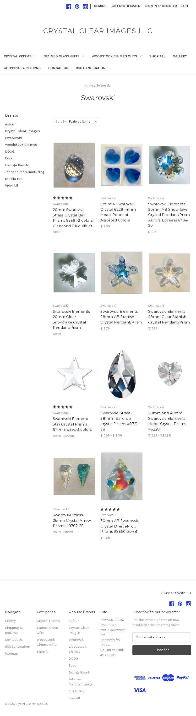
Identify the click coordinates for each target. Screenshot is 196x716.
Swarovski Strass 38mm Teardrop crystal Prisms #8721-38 (119, 421)
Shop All (157, 56)
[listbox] (84, 121)
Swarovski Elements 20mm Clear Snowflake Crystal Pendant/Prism (71, 319)
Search (100, 6)
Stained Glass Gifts (62, 56)
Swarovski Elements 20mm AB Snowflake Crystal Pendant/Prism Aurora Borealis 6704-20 (169, 215)
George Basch (16, 165)
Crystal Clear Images (22, 131)
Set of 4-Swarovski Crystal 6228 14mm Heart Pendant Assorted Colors (118, 212)
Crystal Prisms (18, 56)
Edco (9, 158)
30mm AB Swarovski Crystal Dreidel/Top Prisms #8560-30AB (119, 526)
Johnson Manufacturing (25, 172)
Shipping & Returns (22, 68)
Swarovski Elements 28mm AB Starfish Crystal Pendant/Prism (121, 316)
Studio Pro (13, 179)
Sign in (151, 6)
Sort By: (61, 121)
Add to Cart (170, 174)
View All (11, 185)
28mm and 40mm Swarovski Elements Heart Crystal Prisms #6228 (167, 421)
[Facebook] (68, 6)
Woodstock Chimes (21, 144)
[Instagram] (85, 6)
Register (169, 6)
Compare (73, 165)
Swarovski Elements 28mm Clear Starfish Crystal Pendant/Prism (169, 316)
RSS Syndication (91, 68)
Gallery (180, 56)
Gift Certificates (126, 6)
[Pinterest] (77, 6)
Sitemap (11, 653)
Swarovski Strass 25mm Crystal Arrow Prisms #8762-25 (72, 520)
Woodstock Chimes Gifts (114, 56)
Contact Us (58, 68)
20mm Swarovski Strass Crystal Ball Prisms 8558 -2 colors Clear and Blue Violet (73, 217)
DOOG (10, 151)
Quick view (70, 157)
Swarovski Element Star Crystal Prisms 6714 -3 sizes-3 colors (72, 424)
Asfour (10, 124)
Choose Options (74, 174)
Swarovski (13, 138)
